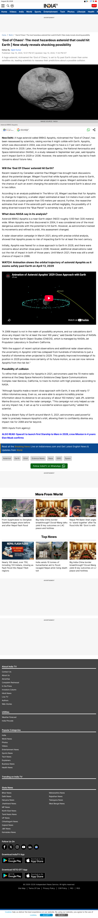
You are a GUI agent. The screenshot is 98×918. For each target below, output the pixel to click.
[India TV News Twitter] (93, 1)
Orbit (25, 458)
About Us (6, 675)
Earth (17, 458)
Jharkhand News (9, 803)
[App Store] (34, 860)
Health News (7, 767)
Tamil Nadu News (9, 814)
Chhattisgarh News (10, 821)
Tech (62, 11)
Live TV (5, 697)
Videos (13, 11)
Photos (71, 11)
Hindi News (6, 693)
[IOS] (85, 1)
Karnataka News (9, 832)
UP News (6, 818)
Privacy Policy (49, 888)
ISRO (59, 458)
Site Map (21, 888)
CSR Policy (62, 888)
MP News (6, 807)
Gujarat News (7, 825)
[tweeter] (10, 847)
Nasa (50, 458)
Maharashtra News (57, 793)
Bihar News (6, 793)
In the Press (7, 686)
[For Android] (12, 876)
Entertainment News (10, 749)
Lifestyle (81, 11)
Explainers (6, 760)
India (21, 11)
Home (4, 11)
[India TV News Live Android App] (12, 860)
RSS (78, 888)
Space (68, 458)
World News (7, 739)
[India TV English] (51, 6)
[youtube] (23, 847)
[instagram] (17, 847)
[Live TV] (94, 5)
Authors (5, 700)
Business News (8, 764)
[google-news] (36, 847)
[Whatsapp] (88, 130)
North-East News (9, 811)
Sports (38, 11)
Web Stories (7, 704)
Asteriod (7, 458)
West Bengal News (57, 803)
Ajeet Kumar (16, 50)
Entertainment (51, 11)
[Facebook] (4, 847)
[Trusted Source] (22, 130)
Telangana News (56, 800)
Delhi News (6, 796)
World (29, 11)
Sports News (7, 753)
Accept (46, 915)
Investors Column (9, 690)
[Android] (87, 1)
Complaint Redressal (10, 682)
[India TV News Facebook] (91, 1)
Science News (38, 458)
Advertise (6, 679)
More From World (49, 494)
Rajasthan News (55, 796)
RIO (71, 888)
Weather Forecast (9, 717)
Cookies (8, 912)
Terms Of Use (34, 888)
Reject (61, 915)
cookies (33, 915)
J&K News (6, 829)
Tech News (6, 757)
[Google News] (8, 130)
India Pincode (7, 721)
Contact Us (6, 672)
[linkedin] (30, 847)
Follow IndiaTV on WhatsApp (47, 466)
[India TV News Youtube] (96, 1)
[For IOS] (34, 876)
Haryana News (8, 800)
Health (91, 11)
